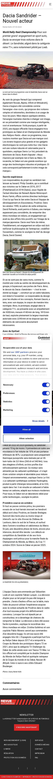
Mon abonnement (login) (15, 740)
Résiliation (9, 753)
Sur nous (39, 740)
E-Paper (7, 749)
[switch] (46, 393)
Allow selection (26, 438)
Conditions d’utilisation (11, 777)
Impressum (40, 753)
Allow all (26, 429)
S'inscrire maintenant (26, 727)
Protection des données (15, 758)
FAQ (36, 758)
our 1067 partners (20, 352)
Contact (39, 749)
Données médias (42, 745)
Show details (38, 421)
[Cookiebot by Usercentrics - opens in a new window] (38, 338)
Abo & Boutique (11, 745)
